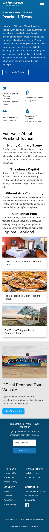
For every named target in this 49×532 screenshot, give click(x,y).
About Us (8, 491)
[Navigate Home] (12, 3)
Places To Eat (10, 477)
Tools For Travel (32, 473)
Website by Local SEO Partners (24, 526)
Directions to (15, 72)
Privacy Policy (10, 504)
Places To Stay (10, 482)
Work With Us (10, 500)
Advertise (8, 495)
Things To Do (10, 473)
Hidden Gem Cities (33, 477)
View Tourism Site (13, 411)
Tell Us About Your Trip (35, 491)
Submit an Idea (31, 495)
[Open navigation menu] (42, 3)
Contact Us (30, 500)
